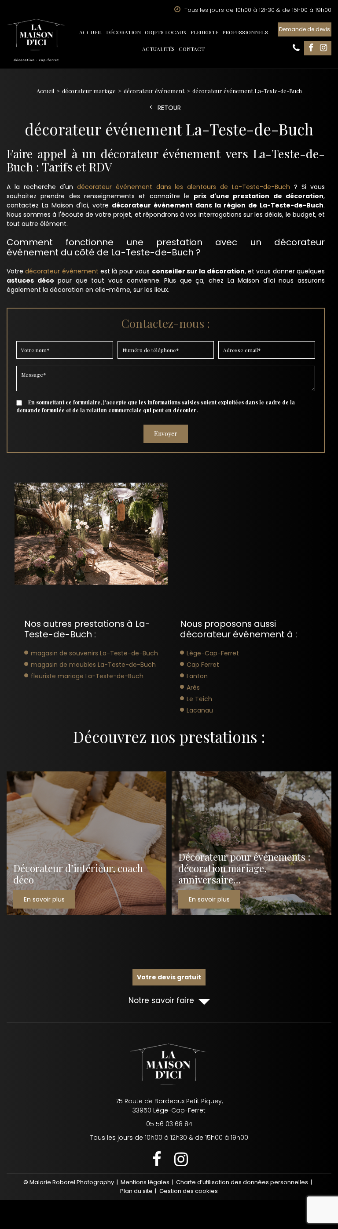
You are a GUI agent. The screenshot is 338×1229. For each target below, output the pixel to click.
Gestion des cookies (188, 1191)
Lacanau (200, 710)
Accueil (90, 32)
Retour (169, 108)
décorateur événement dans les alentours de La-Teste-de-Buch (183, 186)
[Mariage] (91, 534)
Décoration (123, 32)
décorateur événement (61, 271)
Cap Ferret (203, 664)
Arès (193, 687)
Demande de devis (304, 29)
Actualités (158, 48)
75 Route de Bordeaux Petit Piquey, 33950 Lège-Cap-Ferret (169, 1106)
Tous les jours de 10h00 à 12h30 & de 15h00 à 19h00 (169, 1137)
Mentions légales (145, 1182)
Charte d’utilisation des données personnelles (242, 1182)
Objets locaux (166, 32)
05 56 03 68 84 (296, 48)
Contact (192, 48)
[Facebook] (311, 48)
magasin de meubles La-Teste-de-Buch (93, 664)
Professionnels (245, 32)
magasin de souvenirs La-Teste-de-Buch (94, 653)
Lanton (197, 676)
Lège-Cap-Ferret (213, 653)
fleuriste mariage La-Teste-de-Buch (87, 676)
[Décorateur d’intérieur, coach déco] (86, 843)
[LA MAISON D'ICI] (36, 40)
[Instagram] (323, 48)
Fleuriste (204, 32)
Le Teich (199, 698)
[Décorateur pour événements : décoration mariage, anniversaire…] (251, 843)
